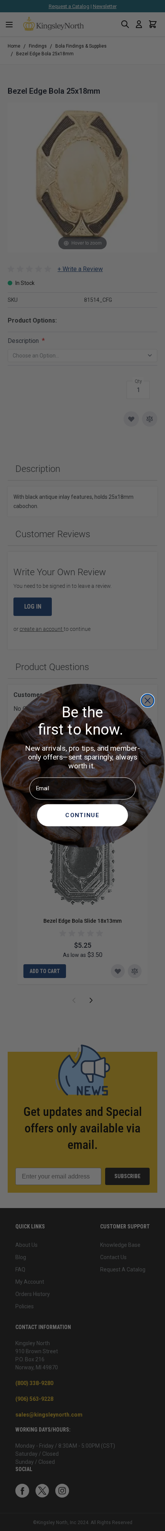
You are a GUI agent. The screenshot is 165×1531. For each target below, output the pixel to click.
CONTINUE (82, 814)
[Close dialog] (147, 700)
